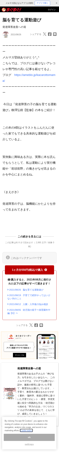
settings (29, 444)
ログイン (52, 9)
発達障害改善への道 (14, 27)
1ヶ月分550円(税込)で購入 (27, 269)
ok (29, 437)
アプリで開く (42, 3)
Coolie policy (26, 430)
